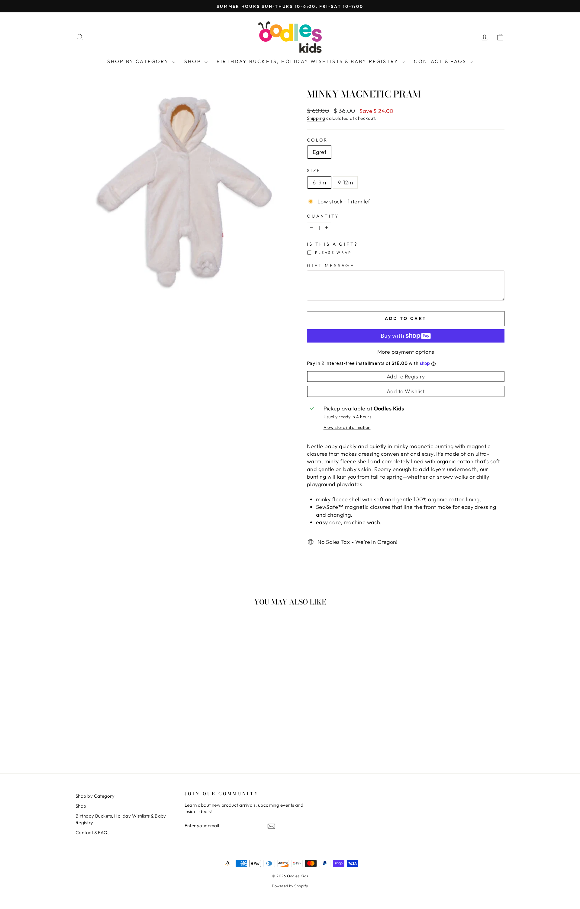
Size (314, 170)
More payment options (405, 351)
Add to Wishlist (406, 391)
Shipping (316, 118)
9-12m (345, 182)
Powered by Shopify (290, 885)
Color (317, 140)
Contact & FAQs (441, 61)
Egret (319, 151)
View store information (347, 427)
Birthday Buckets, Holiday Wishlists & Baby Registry (308, 61)
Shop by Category (139, 61)
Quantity (323, 216)
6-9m (319, 182)
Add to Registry (406, 376)
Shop (193, 61)
